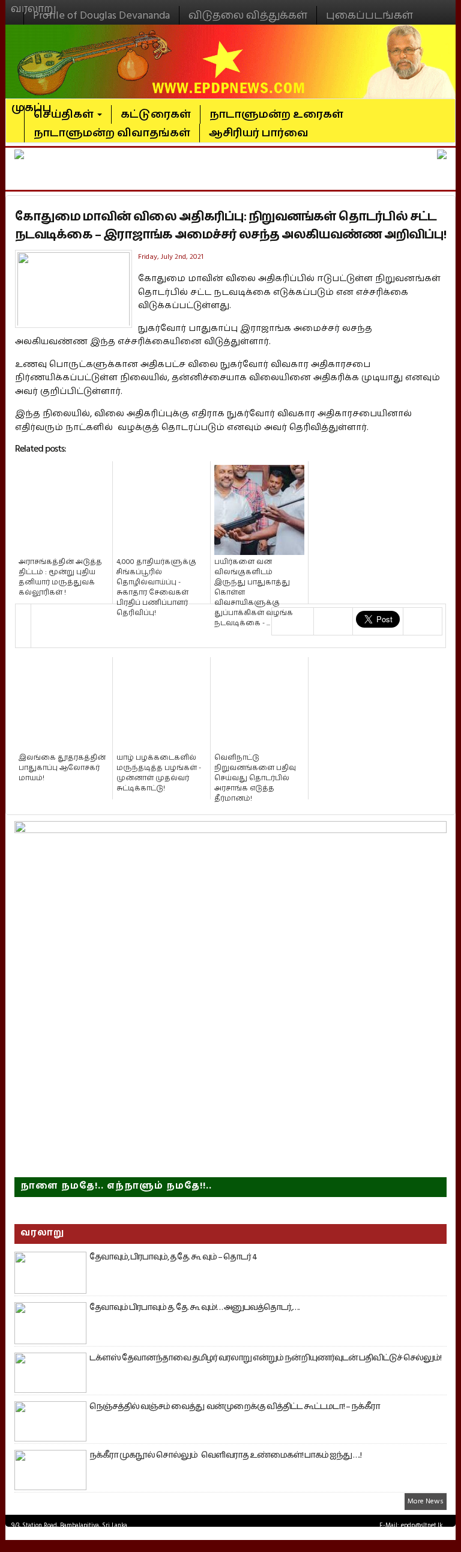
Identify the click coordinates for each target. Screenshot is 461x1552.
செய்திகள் (65, 114)
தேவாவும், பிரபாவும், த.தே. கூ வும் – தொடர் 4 (173, 1257)
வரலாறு (33, 3)
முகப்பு (31, 102)
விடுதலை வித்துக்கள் (247, 15)
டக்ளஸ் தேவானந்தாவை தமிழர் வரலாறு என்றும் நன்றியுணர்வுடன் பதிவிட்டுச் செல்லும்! (265, 1358)
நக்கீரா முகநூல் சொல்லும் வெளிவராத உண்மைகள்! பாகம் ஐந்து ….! (225, 1455)
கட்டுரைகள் (156, 114)
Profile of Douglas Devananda (101, 15)
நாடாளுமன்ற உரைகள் (276, 114)
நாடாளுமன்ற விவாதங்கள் (112, 133)
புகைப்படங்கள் (369, 15)
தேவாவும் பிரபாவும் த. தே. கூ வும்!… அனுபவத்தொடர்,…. (194, 1308)
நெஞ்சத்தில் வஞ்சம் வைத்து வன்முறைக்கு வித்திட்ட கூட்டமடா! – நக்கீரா (234, 1407)
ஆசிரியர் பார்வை (259, 133)
